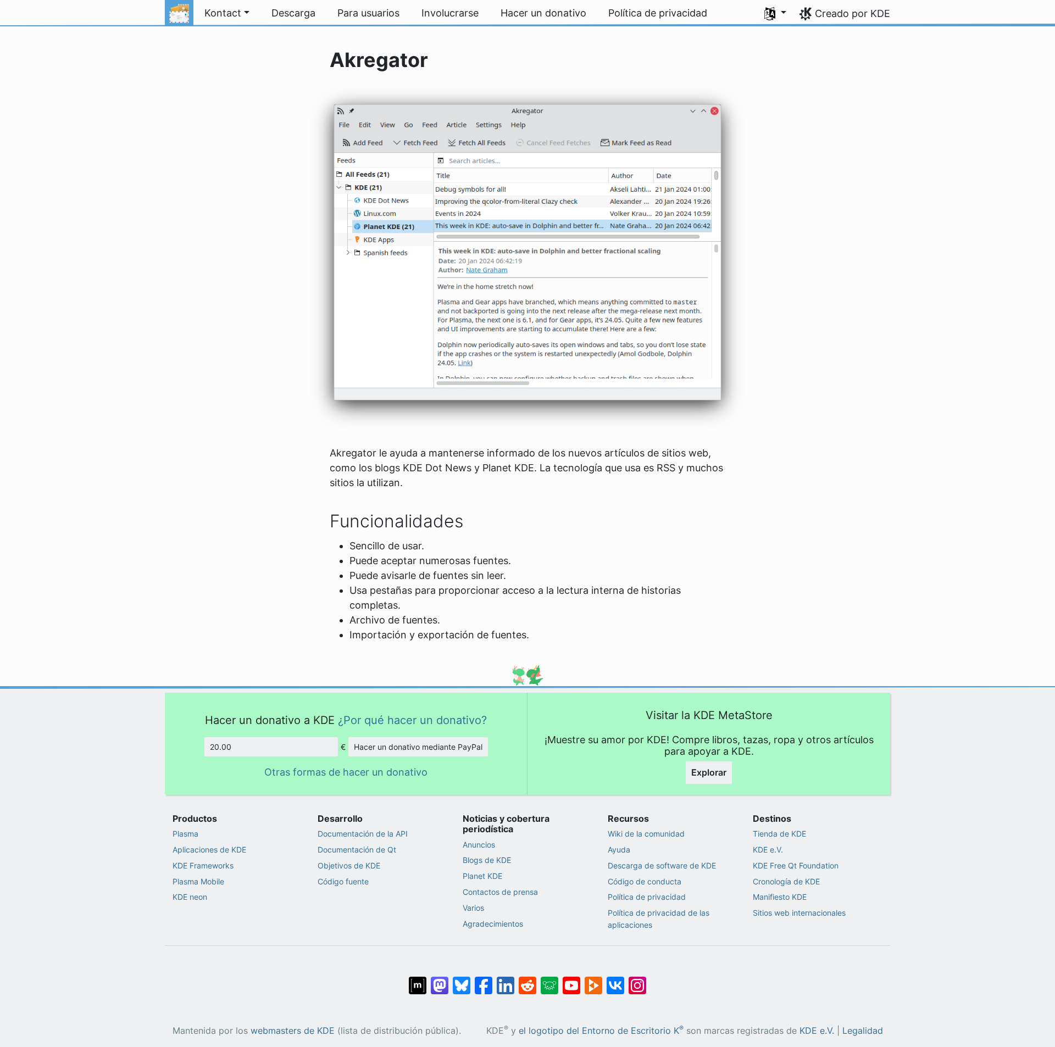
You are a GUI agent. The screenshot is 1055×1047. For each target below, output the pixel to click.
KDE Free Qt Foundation (796, 865)
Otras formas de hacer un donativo (345, 772)
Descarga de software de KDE (662, 865)
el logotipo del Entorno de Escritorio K (601, 1031)
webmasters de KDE (293, 1031)
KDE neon (190, 896)
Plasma (185, 833)
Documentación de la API (363, 833)
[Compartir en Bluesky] (461, 979)
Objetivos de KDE (349, 865)
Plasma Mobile (198, 881)
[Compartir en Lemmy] (549, 979)
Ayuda (619, 849)
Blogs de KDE (487, 860)
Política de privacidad (647, 896)
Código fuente (343, 881)
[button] (775, 13)
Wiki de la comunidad (646, 833)
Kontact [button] (222, 13)
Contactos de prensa (500, 891)
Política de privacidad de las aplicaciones (658, 918)
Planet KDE (482, 876)
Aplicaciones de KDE (209, 849)
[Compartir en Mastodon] (439, 979)
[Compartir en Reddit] (527, 979)
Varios (473, 907)
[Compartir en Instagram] (637, 979)
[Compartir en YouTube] (571, 979)
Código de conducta (644, 881)
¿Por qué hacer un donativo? (412, 720)
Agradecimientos (493, 923)
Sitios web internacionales (799, 912)
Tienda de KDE (779, 833)
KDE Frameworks (203, 865)
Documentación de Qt (357, 849)
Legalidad (862, 1031)
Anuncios (479, 844)
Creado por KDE (852, 13)
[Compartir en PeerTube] (593, 979)
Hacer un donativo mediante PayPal (418, 746)
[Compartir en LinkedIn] (505, 979)
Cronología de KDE (786, 881)
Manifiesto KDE (780, 896)
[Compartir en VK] (615, 979)
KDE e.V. (768, 849)
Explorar (708, 772)
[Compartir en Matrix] (417, 979)
